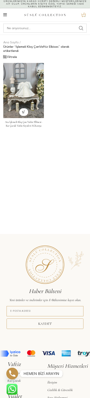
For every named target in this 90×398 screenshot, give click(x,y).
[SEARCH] (80, 28)
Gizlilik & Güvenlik (60, 390)
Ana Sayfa (11, 42)
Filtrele (12, 56)
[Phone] (12, 373)
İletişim (52, 382)
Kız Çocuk (14, 381)
